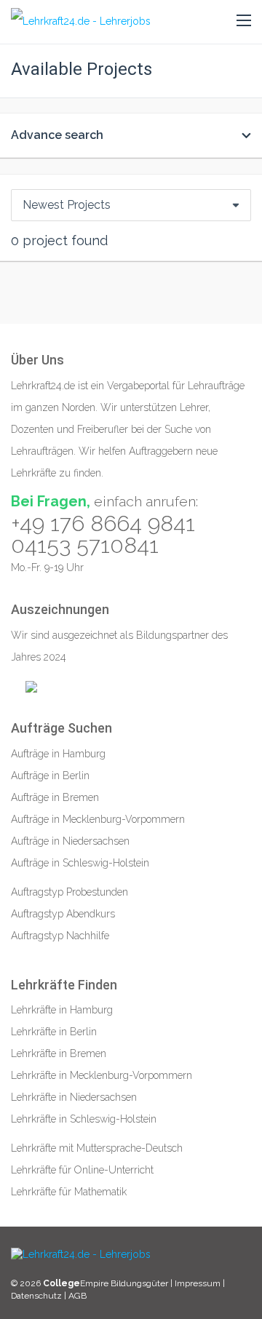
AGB (77, 1296)
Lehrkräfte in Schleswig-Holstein (83, 1119)
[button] (243, 21)
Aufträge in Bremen (55, 797)
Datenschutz (36, 1296)
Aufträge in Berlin (50, 775)
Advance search (57, 135)
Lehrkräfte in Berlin (54, 1031)
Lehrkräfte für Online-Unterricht (82, 1170)
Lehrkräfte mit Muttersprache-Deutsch (97, 1148)
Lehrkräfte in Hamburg (62, 1010)
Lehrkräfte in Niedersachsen (74, 1097)
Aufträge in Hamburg (58, 754)
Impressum (199, 1283)
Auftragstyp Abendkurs (63, 914)
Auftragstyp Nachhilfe (60, 935)
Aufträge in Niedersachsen (70, 841)
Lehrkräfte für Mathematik (69, 1192)
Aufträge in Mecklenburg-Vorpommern (98, 819)
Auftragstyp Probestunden (69, 892)
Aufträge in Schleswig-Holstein (80, 863)
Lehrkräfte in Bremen (58, 1053)
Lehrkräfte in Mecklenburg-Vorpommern (101, 1075)
